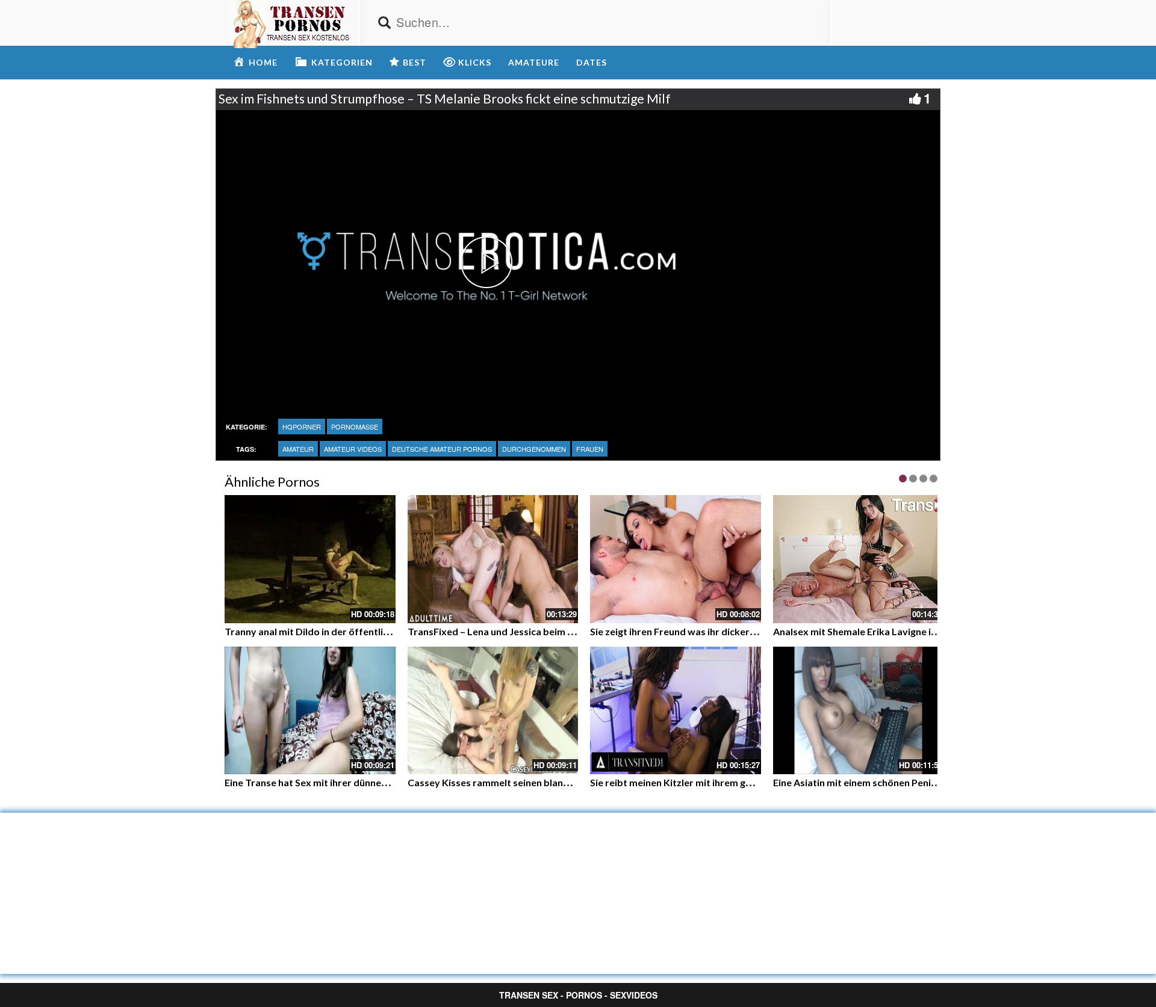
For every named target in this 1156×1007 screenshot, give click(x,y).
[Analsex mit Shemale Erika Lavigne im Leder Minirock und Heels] (858, 559)
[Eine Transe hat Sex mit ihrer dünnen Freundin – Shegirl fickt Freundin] (310, 711)
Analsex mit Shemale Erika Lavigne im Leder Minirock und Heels (914, 631)
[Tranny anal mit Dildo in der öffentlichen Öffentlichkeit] (310, 559)
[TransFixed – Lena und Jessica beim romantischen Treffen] (493, 559)
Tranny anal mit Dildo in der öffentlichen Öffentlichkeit (347, 631)
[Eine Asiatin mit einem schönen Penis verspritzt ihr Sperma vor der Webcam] (858, 711)
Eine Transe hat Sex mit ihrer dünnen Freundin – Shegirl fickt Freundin (378, 782)
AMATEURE (533, 62)
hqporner (301, 426)
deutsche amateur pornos (442, 449)
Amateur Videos (353, 449)
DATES (591, 62)
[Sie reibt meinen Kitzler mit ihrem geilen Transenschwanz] (675, 711)
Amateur (298, 449)
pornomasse (354, 426)
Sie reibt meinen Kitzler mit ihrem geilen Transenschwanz (717, 782)
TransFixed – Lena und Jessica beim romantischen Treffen (537, 631)
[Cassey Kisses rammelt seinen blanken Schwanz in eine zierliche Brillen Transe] (493, 711)
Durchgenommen (534, 449)
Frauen (589, 449)
